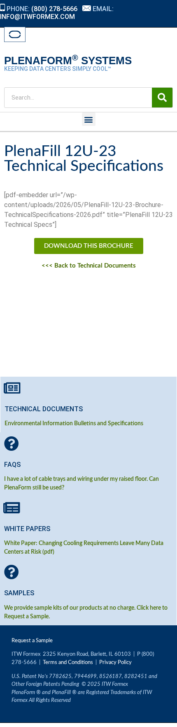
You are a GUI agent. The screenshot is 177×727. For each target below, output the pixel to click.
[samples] (11, 572)
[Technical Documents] (12, 388)
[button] (88, 119)
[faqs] (11, 443)
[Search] (162, 97)
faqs (12, 464)
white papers (27, 529)
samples (19, 593)
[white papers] (11, 508)
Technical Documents (44, 409)
